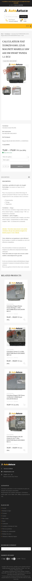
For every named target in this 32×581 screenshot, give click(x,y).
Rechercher (23, 16)
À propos (4, 513)
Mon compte (5, 518)
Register (20, 5)
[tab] (16, 177)
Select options (24, 320)
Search (29, 549)
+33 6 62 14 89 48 (12, 21)
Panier (3, 521)
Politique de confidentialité (8, 531)
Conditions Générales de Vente (9, 526)
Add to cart (20, 166)
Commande (5, 523)
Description (5, 177)
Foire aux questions (7, 528)
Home (2, 33)
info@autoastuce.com (8, 471)
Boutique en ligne (6, 510)
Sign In (16, 5)
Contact (4, 516)
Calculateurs (7, 33)
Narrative (23, 574)
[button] (27, 26)
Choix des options (7, 156)
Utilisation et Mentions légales (9, 536)
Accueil (4, 508)
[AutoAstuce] (16, 11)
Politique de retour (6, 534)
